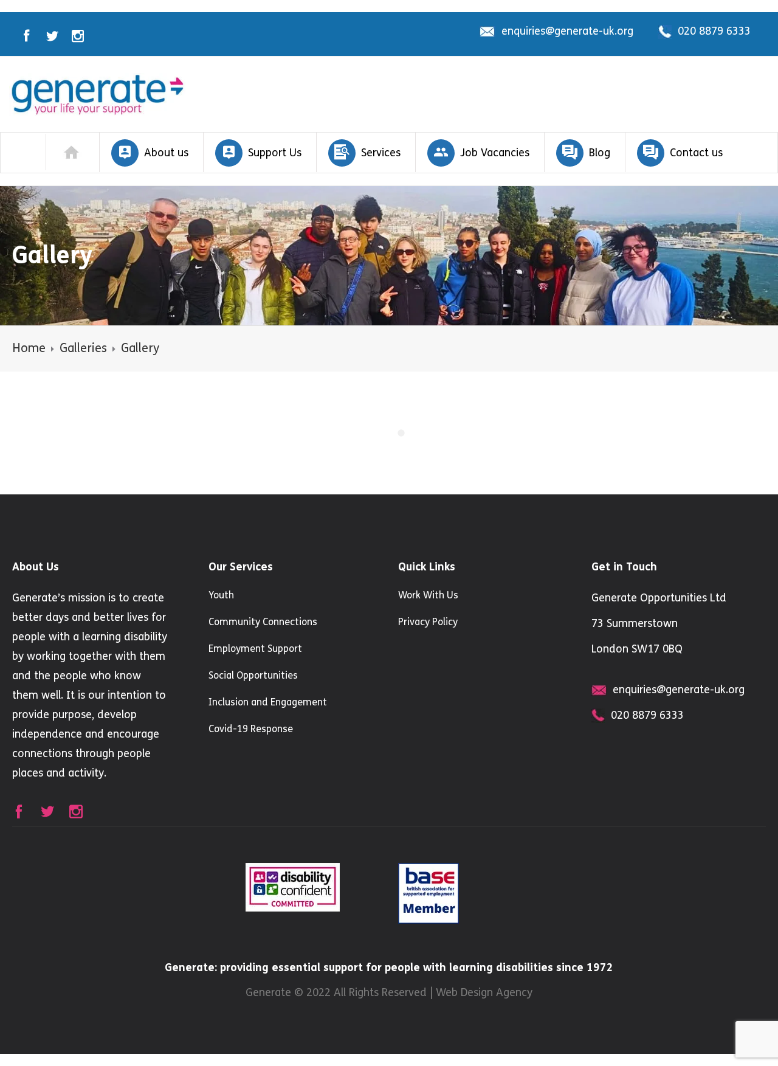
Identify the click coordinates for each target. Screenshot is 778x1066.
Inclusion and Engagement (267, 702)
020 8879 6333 (714, 31)
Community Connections (262, 622)
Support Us (274, 152)
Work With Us (428, 595)
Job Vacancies (494, 152)
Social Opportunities (253, 675)
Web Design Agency (484, 992)
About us (166, 152)
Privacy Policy (428, 622)
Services (381, 152)
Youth (221, 595)
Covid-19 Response (250, 729)
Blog (599, 152)
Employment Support (255, 648)
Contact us (696, 152)
